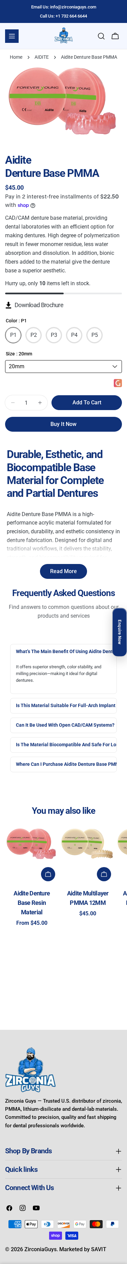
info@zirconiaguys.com (73, 6)
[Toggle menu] (12, 36)
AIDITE (42, 57)
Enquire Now (119, 632)
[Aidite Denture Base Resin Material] (32, 845)
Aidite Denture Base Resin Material (32, 903)
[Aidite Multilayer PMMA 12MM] (88, 845)
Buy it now (63, 424)
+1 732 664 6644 (71, 16)
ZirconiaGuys (40, 1249)
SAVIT (98, 1249)
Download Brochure (39, 305)
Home (16, 57)
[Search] (101, 36)
